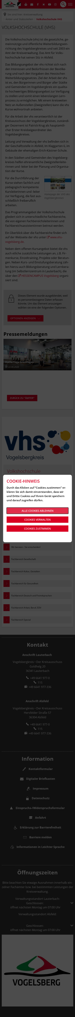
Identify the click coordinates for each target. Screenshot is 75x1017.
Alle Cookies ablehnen (38, 510)
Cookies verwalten (37, 519)
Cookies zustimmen (37, 528)
